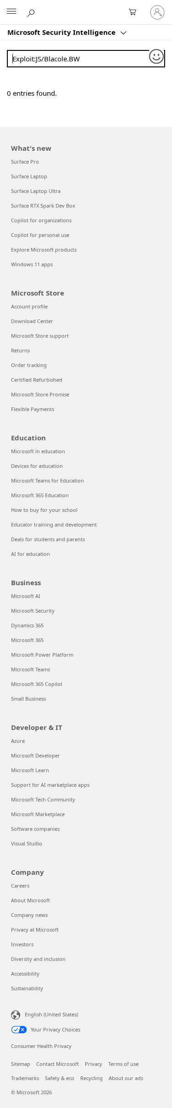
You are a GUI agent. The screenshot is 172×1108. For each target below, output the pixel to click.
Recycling (91, 1078)
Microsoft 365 (27, 639)
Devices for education (37, 465)
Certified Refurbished (36, 379)
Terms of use (123, 1063)
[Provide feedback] (157, 57)
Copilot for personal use (40, 234)
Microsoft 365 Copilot (36, 683)
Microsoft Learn (30, 770)
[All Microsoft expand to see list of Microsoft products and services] (11, 12)
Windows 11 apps (32, 264)
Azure (18, 740)
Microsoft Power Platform (42, 654)
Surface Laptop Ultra (36, 190)
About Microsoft (30, 900)
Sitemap (20, 1063)
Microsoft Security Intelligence (62, 32)
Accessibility (25, 973)
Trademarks (25, 1078)
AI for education (30, 553)
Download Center (32, 321)
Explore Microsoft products (44, 249)
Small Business (28, 698)
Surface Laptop (29, 176)
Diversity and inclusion (38, 958)
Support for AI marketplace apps (50, 784)
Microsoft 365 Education (40, 495)
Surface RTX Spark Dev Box (43, 205)
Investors (22, 944)
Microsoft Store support (40, 335)
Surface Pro (25, 161)
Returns (20, 350)
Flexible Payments (32, 409)
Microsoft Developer (35, 755)
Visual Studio (26, 843)
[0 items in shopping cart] (135, 12)
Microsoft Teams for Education (47, 480)
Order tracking (29, 365)
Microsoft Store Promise (40, 394)
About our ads (126, 1078)
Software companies (35, 828)
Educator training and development (54, 524)
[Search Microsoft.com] (32, 12)
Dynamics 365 (27, 625)
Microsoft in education (38, 451)
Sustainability (27, 988)
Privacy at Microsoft (35, 929)
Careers (20, 885)
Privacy (93, 1063)
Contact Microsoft (57, 1063)
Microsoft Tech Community (43, 799)
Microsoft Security (33, 610)
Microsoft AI (25, 595)
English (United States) (51, 1014)
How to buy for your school (44, 509)
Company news (29, 914)
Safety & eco (59, 1078)
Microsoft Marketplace (38, 814)
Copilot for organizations (41, 220)
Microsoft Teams (30, 669)
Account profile (29, 306)
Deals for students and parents (48, 539)
